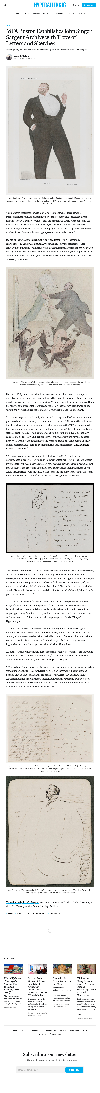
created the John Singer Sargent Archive (26, 243)
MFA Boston (55, 913)
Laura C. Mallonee (22, 56)
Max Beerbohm (39, 632)
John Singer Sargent (36, 913)
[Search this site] (5, 5)
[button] (81, 13)
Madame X (72, 590)
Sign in (76, 5)
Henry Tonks (58, 632)
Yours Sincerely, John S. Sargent (22, 902)
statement (78, 409)
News (8, 25)
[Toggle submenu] (85, 13)
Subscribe (88, 5)
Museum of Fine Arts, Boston (45, 239)
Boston (20, 913)
